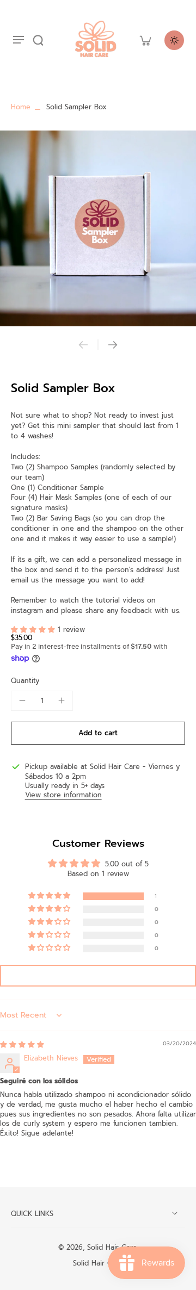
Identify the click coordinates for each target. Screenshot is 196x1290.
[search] (38, 40)
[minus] (22, 700)
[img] (22, 1044)
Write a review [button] (98, 975)
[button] (34, 629)
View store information (63, 795)
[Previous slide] (83, 345)
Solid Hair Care (112, 1247)
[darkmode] (174, 40)
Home (20, 107)
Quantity (25, 680)
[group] (98, 228)
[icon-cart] (145, 40)
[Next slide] (113, 345)
